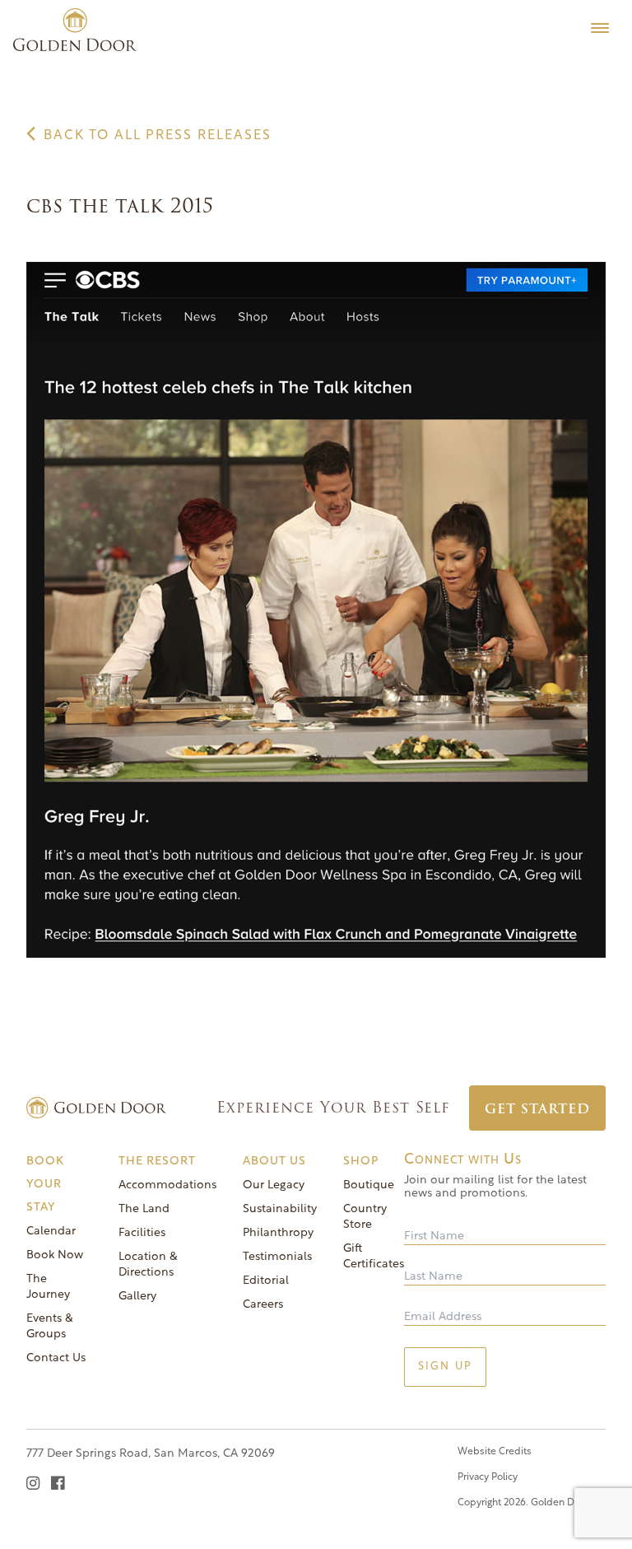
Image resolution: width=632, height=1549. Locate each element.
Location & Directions (148, 1265)
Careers (263, 1305)
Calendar (51, 1231)
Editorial (266, 1281)
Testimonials (277, 1257)
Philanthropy (278, 1233)
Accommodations (167, 1185)
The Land (144, 1209)
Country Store (365, 1217)
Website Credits (495, 1452)
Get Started (537, 1109)
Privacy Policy (488, 1477)
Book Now (54, 1255)
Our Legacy (273, 1185)
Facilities (141, 1233)
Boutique (368, 1185)
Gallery (137, 1296)
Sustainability (280, 1209)
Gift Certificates (373, 1257)
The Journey (48, 1287)
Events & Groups (49, 1327)
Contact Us (56, 1358)
